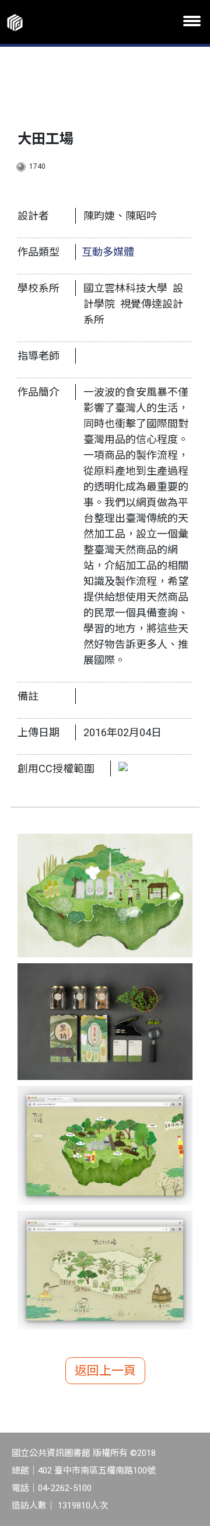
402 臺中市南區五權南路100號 (97, 1470)
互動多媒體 (108, 252)
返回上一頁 (105, 1371)
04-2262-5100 (65, 1488)
